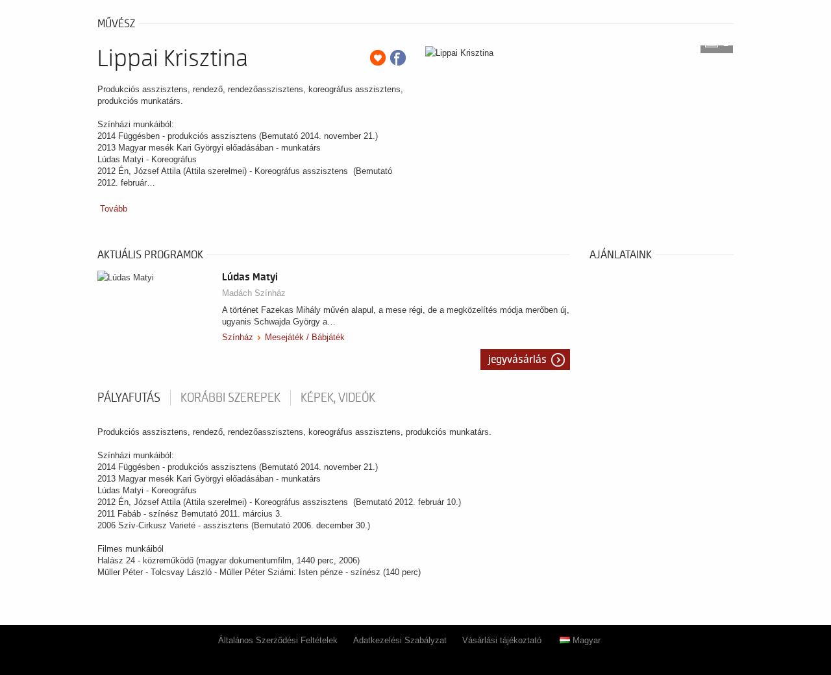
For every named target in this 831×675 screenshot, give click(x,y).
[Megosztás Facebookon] (398, 58)
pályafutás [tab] (128, 398)
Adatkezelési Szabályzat (400, 640)
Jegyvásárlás (517, 359)
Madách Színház (254, 293)
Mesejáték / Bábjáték (305, 337)
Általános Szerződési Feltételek (278, 640)
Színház (237, 337)
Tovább (113, 209)
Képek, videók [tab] (338, 398)
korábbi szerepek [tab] (230, 398)
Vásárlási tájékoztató (501, 640)
